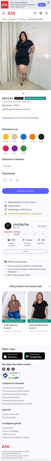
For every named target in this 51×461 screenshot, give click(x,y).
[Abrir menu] (3, 13)
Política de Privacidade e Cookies (15, 437)
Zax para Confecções (10, 414)
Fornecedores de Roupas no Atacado (17, 403)
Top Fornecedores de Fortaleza (14, 394)
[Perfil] (46, 13)
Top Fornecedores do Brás (13, 388)
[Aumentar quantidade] (17, 180)
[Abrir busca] (35, 13)
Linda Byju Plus (21, 224)
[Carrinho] (41, 13)
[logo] (25, 446)
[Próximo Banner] (47, 56)
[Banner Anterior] (4, 56)
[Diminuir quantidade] (5, 180)
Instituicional (7, 428)
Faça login (6, 117)
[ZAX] (11, 13)
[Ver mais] (50, 286)
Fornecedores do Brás (11, 397)
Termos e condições (10, 431)
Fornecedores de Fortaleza (13, 400)
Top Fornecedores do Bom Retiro (15, 391)
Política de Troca (9, 434)
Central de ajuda (8, 417)
